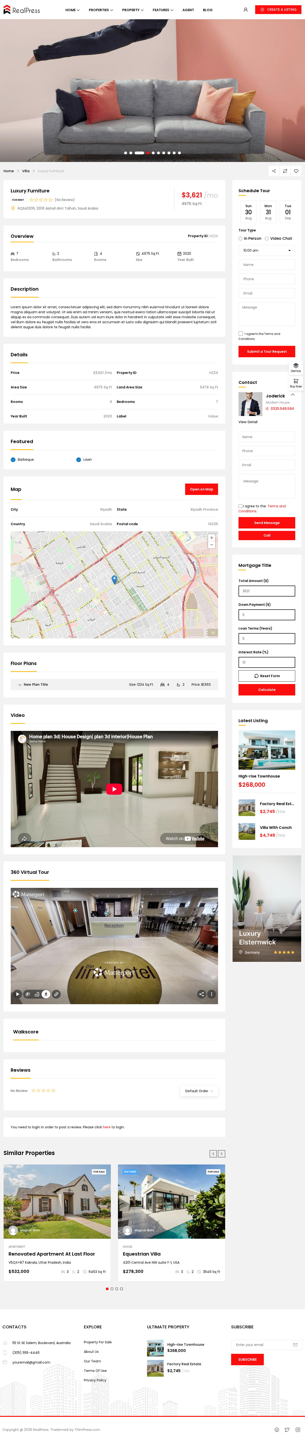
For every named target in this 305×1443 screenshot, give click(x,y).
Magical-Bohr (30, 1230)
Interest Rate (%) (254, 652)
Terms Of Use (95, 1370)
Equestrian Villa (142, 1254)
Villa (26, 171)
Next (291, 90)
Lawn (87, 459)
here (107, 1127)
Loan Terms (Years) (255, 628)
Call (267, 535)
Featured (130, 1172)
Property (130, 10)
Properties (99, 10)
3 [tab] (117, 1289)
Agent (188, 10)
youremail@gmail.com (31, 1362)
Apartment (17, 1246)
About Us (91, 1351)
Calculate (267, 689)
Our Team (92, 1361)
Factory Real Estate (277, 804)
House (127, 1246)
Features (161, 10)
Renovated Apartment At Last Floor (52, 1254)
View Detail (248, 422)
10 (179, 153)
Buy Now (296, 386)
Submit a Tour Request (267, 351)
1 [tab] (107, 1289)
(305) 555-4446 (26, 1352)
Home (71, 10)
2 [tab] (112, 1289)
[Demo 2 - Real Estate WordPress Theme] (22, 9)
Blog (208, 10)
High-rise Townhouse (259, 776)
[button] (278, 9)
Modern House (278, 402)
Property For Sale (98, 1342)
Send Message (267, 522)
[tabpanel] (57, 1223)
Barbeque (26, 459)
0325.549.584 (282, 408)
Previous (13, 90)
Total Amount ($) (254, 580)
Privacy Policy (95, 1380)
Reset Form (270, 676)
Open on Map (201, 489)
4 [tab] (121, 1289)
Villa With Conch (276, 827)
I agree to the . (259, 336)
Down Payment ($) (255, 604)
